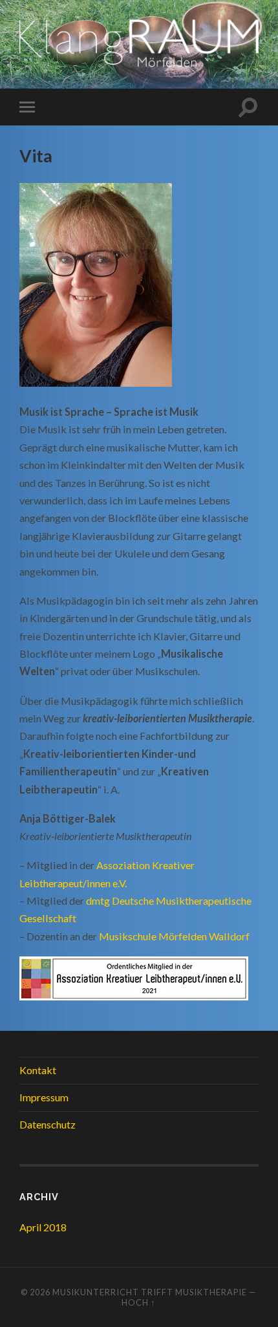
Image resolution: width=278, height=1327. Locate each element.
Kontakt (37, 1070)
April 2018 (43, 1227)
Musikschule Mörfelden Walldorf (174, 936)
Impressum (44, 1097)
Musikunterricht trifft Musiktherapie (149, 1292)
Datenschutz (47, 1124)
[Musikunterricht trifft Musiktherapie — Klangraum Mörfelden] (139, 43)
